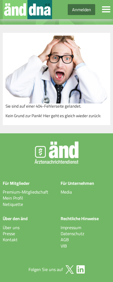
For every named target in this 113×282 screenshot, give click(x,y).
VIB (64, 246)
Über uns (11, 227)
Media (66, 192)
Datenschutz (72, 233)
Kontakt (10, 239)
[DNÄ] (39, 9)
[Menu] (106, 9)
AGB (65, 239)
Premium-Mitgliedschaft (25, 192)
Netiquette (13, 204)
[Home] (15, 9)
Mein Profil (13, 198)
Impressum (71, 227)
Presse (9, 233)
